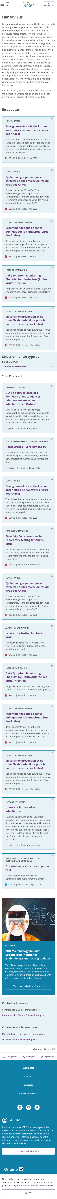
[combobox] (28, 366)
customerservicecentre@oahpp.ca (19, 1039)
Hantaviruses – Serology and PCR (26, 447)
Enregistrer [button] (11, 1056)
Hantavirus (12, 17)
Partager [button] (30, 1056)
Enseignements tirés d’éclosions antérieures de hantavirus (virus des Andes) (26, 489)
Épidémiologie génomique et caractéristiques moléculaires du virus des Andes (27, 586)
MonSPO (15, 1120)
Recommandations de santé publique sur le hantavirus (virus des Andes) (26, 717)
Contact (28, 1076)
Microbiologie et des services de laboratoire (24, 1034)
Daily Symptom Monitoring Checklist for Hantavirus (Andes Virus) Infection (26, 676)
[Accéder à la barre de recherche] (7, 4)
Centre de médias (28, 1093)
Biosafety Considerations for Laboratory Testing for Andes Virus (24, 539)
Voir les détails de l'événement (28, 986)
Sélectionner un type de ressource (20, 359)
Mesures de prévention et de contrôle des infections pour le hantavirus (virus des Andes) (25, 764)
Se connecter (48, 4)
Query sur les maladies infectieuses (20, 809)
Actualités (28, 1067)
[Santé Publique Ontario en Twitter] (37, 1107)
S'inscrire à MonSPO (28, 1151)
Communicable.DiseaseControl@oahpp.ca (23, 1015)
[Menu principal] (2, 4)
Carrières (28, 1084)
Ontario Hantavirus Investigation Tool (27, 868)
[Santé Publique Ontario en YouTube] (28, 1107)
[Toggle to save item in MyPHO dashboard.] (52, 119)
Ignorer (28, 1192)
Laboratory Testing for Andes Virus (24, 635)
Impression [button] (48, 1056)
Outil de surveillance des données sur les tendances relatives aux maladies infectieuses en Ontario (22, 398)
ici (51, 1185)
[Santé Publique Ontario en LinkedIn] (20, 1107)
